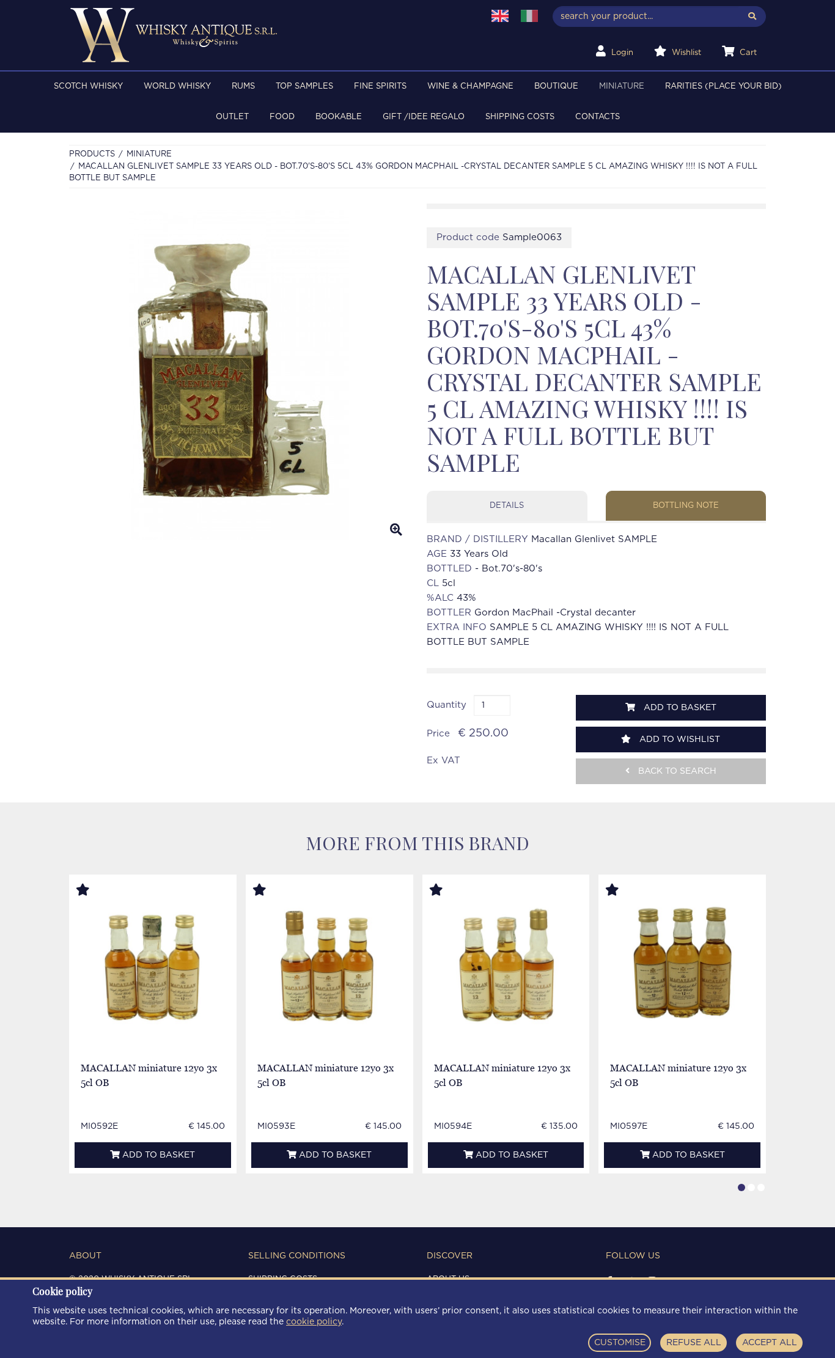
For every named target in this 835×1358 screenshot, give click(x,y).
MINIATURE (621, 86)
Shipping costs (519, 117)
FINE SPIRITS (380, 86)
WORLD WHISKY (177, 86)
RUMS (243, 86)
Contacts (597, 117)
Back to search (676, 771)
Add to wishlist (678, 739)
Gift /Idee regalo (424, 117)
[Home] (268, 35)
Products (92, 154)
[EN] (500, 16)
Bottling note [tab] (686, 506)
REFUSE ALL (693, 1342)
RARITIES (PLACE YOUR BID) (723, 86)
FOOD (282, 117)
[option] (238, 375)
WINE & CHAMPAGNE (470, 86)
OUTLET (232, 117)
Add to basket (678, 707)
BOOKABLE (338, 117)
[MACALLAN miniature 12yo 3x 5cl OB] (153, 966)
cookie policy (314, 1322)
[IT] (529, 16)
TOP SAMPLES (304, 86)
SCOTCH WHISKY (88, 86)
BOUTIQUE (556, 86)
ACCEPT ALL (769, 1342)
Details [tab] (507, 506)
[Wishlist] (94, 890)
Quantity (446, 705)
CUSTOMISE (620, 1342)
